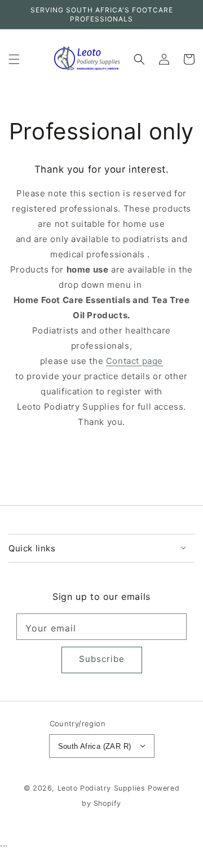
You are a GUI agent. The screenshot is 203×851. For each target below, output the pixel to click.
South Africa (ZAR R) (94, 746)
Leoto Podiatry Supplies (101, 788)
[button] (14, 59)
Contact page (134, 361)
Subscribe (102, 658)
